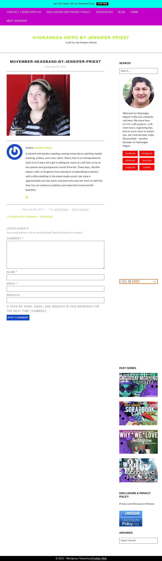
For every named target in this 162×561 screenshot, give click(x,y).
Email (12, 283)
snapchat (130, 167)
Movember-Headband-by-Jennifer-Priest (55, 62)
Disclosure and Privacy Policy (68, 12)
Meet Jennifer (17, 21)
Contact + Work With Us (24, 12)
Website (13, 295)
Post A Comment (80, 210)
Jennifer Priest (43, 148)
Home (134, 12)
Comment (15, 238)
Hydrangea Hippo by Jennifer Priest (81, 37)
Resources (104, 12)
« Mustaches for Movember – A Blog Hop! (30, 216)
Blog (121, 12)
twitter (147, 167)
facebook (130, 153)
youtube (146, 160)
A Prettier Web (98, 558)
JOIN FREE (102, 4)
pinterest (130, 160)
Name (12, 272)
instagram (146, 153)
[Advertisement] (138, 227)
